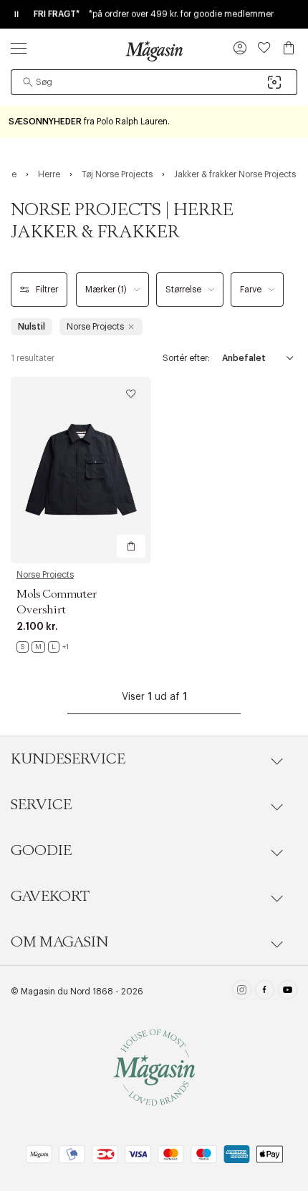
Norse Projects (45, 574)
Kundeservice (68, 759)
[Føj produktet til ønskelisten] (131, 393)
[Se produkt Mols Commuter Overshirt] (81, 470)
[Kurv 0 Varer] (288, 47)
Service (41, 805)
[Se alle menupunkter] (19, 48)
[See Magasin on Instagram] (241, 991)
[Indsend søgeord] (28, 82)
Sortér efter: (186, 358)
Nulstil (31, 326)
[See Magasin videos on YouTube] (287, 991)
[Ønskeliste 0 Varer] (264, 47)
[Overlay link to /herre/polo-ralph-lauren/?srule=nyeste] (154, 122)
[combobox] (154, 82)
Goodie (41, 851)
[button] (240, 49)
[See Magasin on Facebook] (264, 991)
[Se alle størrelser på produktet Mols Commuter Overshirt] (42, 647)
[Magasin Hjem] (154, 50)
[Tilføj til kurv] (131, 546)
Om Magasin (59, 942)
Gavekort (50, 896)
